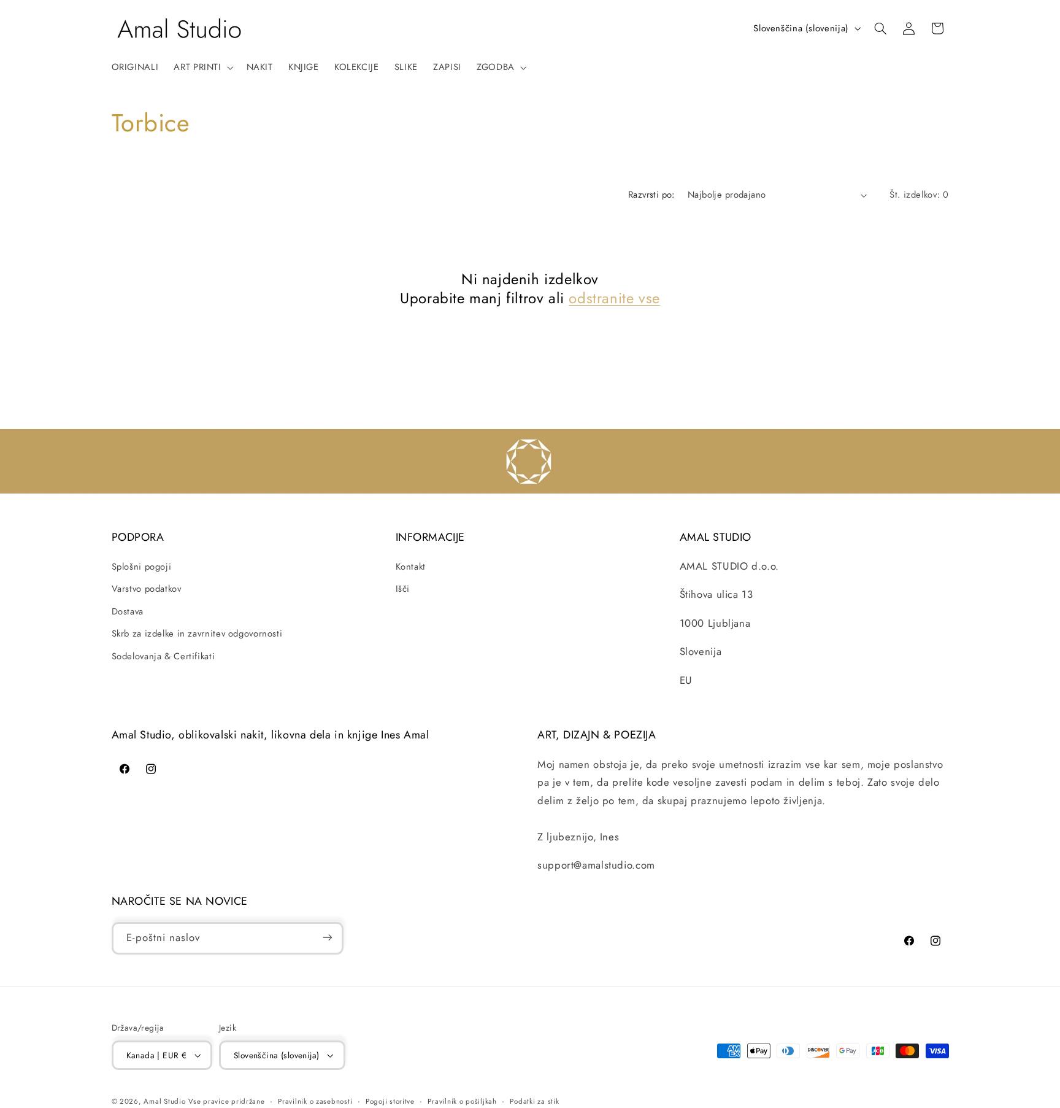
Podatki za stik (534, 1101)
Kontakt (411, 566)
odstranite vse (614, 298)
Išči (403, 589)
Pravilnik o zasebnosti (315, 1101)
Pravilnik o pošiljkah (462, 1101)
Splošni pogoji (142, 566)
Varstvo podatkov (147, 589)
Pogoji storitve (390, 1101)
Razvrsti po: (651, 194)
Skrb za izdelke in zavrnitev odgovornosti (197, 633)
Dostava (128, 611)
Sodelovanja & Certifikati (163, 656)
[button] (202, 67)
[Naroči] (327, 937)
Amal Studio (164, 1101)
